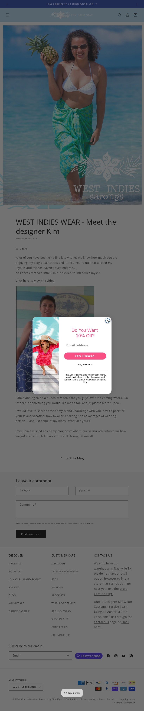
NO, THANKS (85, 365)
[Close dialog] (108, 321)
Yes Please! (85, 356)
